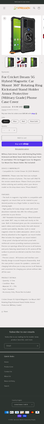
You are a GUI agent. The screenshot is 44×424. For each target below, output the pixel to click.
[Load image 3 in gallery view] (33, 62)
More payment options (22, 149)
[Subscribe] (37, 345)
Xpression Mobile (19, 419)
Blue (15, 121)
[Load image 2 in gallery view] (22, 62)
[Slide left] (2, 62)
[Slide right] (41, 62)
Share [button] (6, 311)
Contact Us (8, 371)
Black (6, 121)
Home (6, 362)
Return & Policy (9, 381)
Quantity (4, 126)
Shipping (4, 109)
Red (23, 121)
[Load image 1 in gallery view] (10, 62)
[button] (4, 8)
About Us (7, 376)
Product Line (8, 367)
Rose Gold (34, 121)
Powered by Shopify (29, 419)
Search (6, 386)
